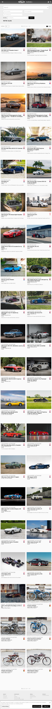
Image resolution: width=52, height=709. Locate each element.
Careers (15, 696)
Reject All (46, 706)
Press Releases (33, 696)
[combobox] (13, 11)
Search (31, 17)
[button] (48, 2)
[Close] (50, 702)
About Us (5, 695)
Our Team (5, 696)
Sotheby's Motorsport (18, 699)
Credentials (32, 695)
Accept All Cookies (37, 706)
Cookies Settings (45, 695)
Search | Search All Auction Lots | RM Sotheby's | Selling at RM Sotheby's (25, 2)
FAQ (15, 695)
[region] (26, 705)
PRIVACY (44, 694)
